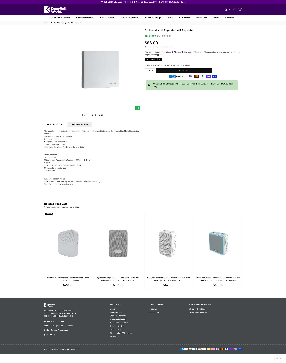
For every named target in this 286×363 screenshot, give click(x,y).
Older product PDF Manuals (121, 333)
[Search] (226, 9)
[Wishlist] (234, 9)
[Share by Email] (102, 115)
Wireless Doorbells (84, 18)
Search (113, 309)
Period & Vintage (153, 18)
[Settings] (230, 9)
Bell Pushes (184, 18)
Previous (41, 251)
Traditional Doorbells (60, 18)
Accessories (201, 18)
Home (46, 23)
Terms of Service (117, 326)
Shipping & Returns (197, 309)
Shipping (148, 47)
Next (245, 251)
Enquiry (186, 65)
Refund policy (115, 330)
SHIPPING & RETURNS (79, 124)
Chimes (170, 18)
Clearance (229, 18)
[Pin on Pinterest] (96, 115)
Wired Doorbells (106, 18)
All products (115, 337)
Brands (216, 18)
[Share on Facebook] (89, 115)
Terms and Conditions (198, 312)
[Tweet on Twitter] (92, 115)
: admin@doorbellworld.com (61, 326)
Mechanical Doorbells (130, 18)
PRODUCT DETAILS (55, 124)
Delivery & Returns (171, 65)
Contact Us (154, 312)
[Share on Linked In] (99, 115)
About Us (153, 309)
